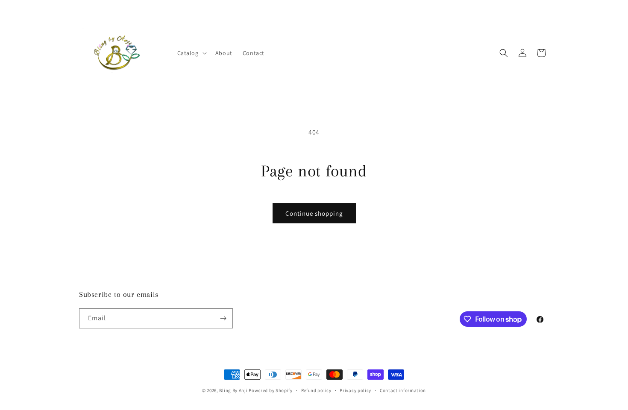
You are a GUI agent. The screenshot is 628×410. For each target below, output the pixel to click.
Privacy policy (355, 390)
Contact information (403, 390)
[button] (191, 53)
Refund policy (316, 390)
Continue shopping (314, 213)
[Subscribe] (223, 318)
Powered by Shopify (271, 390)
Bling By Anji (233, 390)
